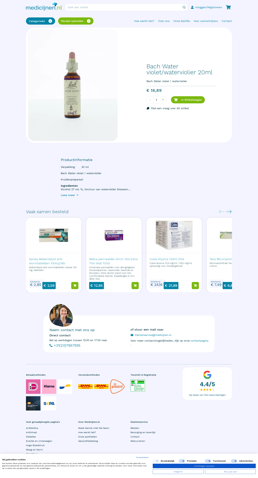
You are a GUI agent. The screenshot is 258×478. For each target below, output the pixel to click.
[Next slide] (229, 212)
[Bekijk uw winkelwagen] (228, 7)
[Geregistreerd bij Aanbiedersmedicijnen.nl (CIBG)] (137, 385)
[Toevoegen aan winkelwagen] (74, 285)
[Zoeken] (184, 7)
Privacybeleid (142, 457)
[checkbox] (156, 461)
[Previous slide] (221, 212)
